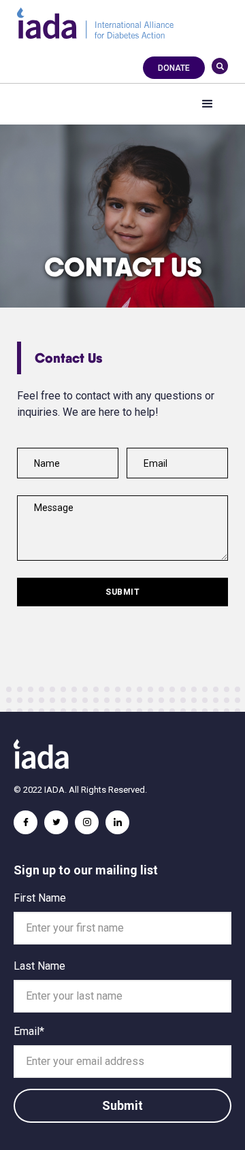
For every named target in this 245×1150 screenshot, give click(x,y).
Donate (174, 68)
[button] (207, 104)
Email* (29, 1031)
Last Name (39, 965)
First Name (40, 897)
